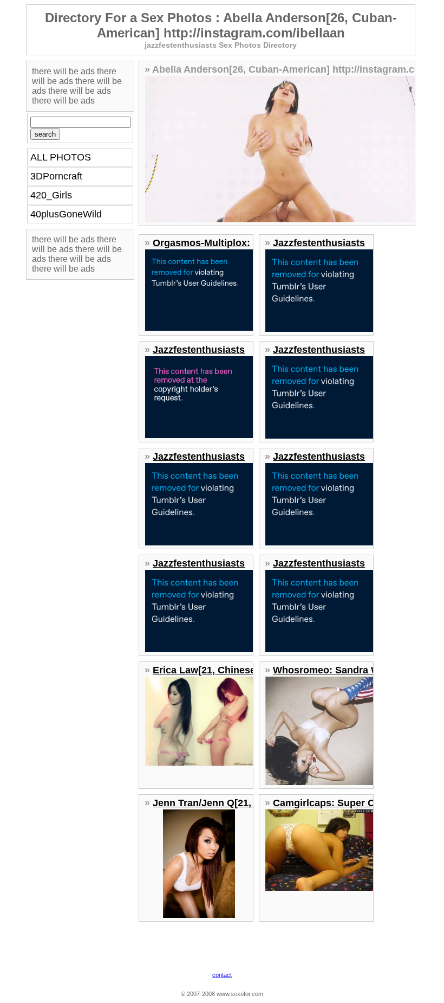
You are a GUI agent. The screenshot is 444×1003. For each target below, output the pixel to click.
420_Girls (51, 195)
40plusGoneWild (66, 214)
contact (222, 975)
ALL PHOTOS (60, 157)
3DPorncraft (56, 176)
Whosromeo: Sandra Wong (335, 670)
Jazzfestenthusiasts (319, 242)
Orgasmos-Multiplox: (201, 242)
